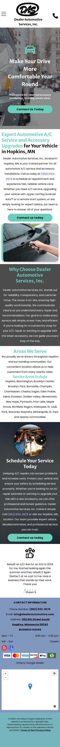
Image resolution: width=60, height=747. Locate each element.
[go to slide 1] (25, 590)
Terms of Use (27, 730)
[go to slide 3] (30, 590)
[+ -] (30, 689)
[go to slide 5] (35, 590)
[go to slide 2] (27, 590)
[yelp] (4, 648)
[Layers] (54, 673)
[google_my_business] (11, 648)
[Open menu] (3, 13)
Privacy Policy (43, 730)
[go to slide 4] (32, 590)
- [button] (6, 677)
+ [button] (6, 673)
